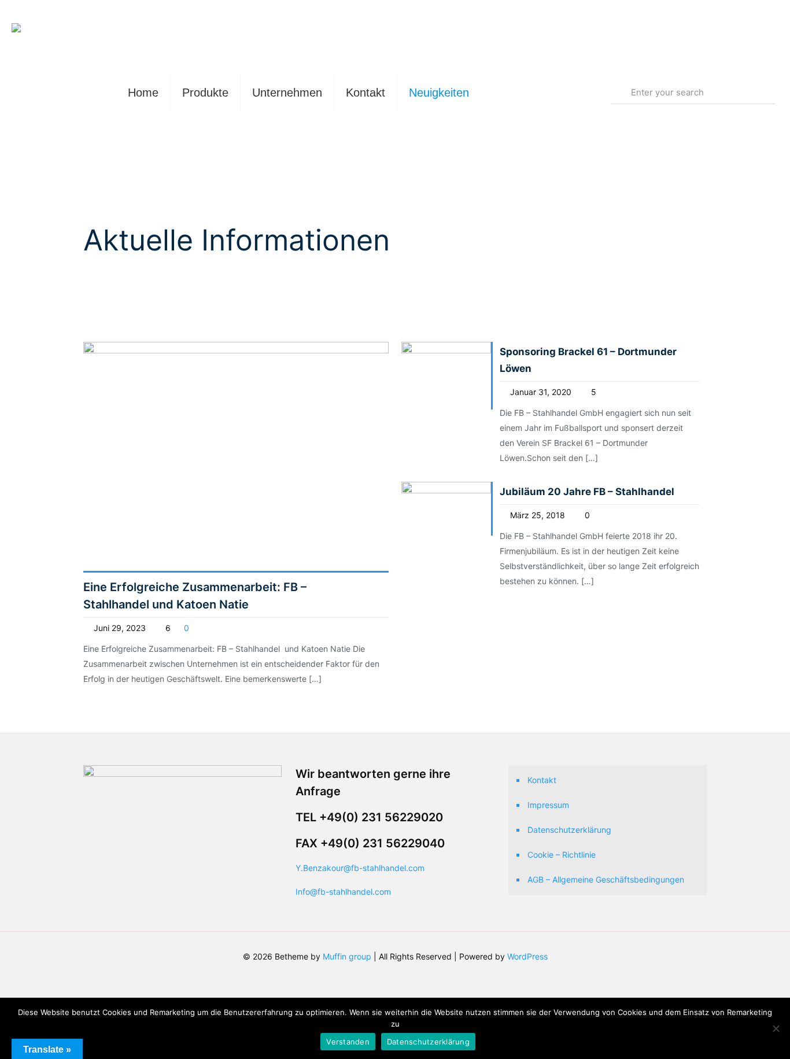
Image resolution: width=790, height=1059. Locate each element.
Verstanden (348, 1041)
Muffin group (347, 956)
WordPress (527, 956)
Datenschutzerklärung (569, 830)
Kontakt (541, 780)
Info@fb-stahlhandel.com (343, 891)
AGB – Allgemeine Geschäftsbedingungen (605, 879)
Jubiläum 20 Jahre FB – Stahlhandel (587, 491)
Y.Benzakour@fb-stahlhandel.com (360, 868)
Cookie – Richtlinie (561, 854)
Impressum (548, 805)
